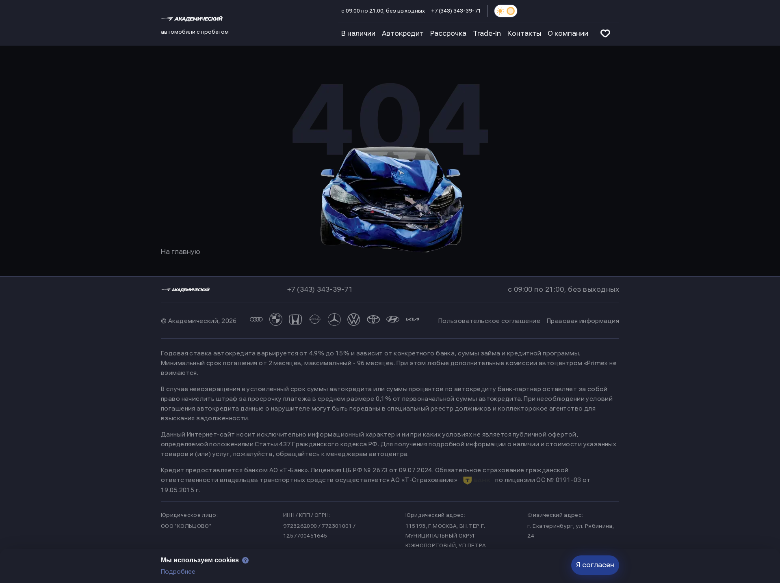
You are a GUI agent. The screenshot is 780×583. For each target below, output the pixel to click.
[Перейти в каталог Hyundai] (392, 321)
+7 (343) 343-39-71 (456, 11)
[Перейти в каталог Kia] (412, 321)
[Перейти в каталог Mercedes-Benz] (334, 321)
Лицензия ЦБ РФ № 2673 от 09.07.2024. (372, 470)
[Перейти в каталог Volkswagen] (353, 321)
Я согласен (595, 565)
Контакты (524, 33)
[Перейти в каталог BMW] (275, 321)
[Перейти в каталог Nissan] (314, 321)
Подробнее (178, 571)
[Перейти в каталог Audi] (256, 321)
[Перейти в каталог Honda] (295, 321)
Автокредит (403, 33)
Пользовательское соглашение (489, 321)
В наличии (358, 33)
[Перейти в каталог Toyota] (373, 321)
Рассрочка (448, 33)
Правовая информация (583, 321)
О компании (568, 33)
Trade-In (487, 33)
